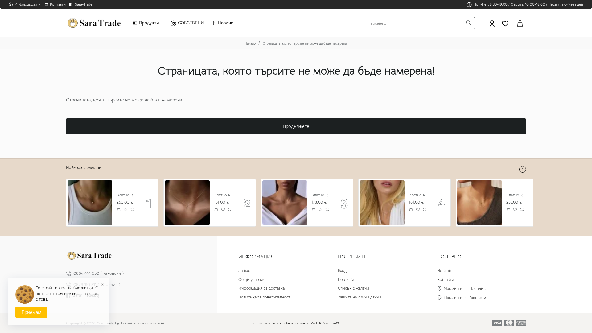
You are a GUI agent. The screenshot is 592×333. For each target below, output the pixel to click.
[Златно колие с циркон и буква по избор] (90, 202)
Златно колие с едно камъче (419, 195)
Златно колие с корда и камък (321, 195)
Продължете (296, 126)
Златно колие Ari (516, 195)
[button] (118, 209)
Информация (256, 257)
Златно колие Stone (224, 195)
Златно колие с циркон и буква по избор (127, 195)
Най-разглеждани (83, 167)
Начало (250, 43)
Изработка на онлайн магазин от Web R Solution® (296, 323)
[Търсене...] (468, 23)
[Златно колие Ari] (479, 202)
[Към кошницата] (520, 23)
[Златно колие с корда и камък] (284, 202)
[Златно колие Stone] (187, 202)
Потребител (354, 257)
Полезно (449, 257)
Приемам (31, 312)
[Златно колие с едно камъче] (382, 202)
